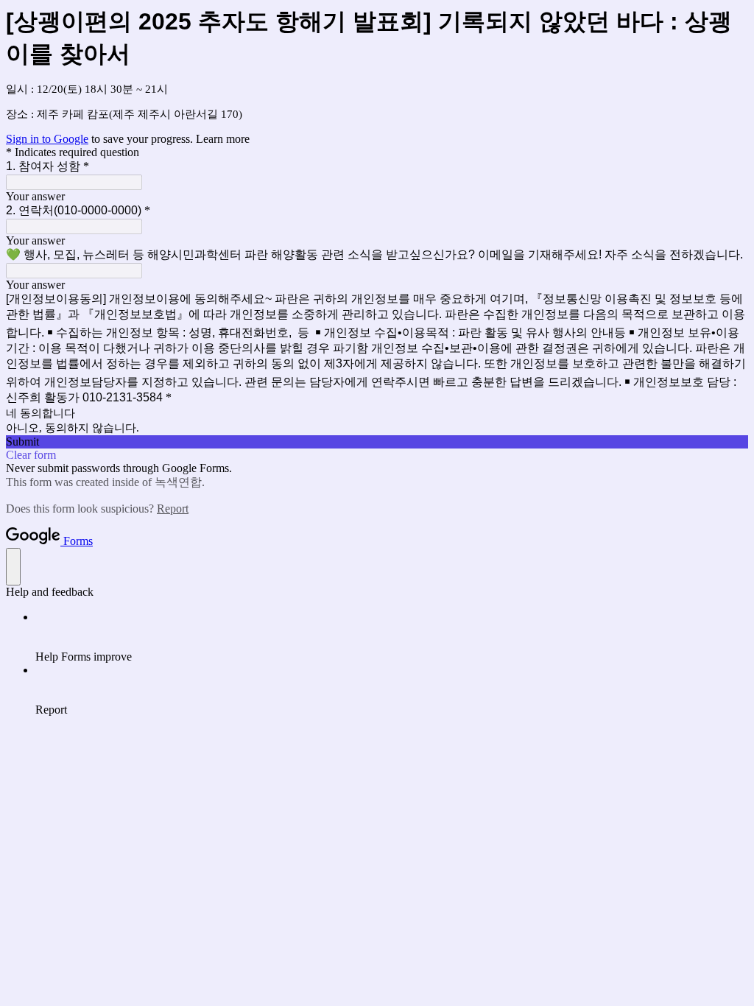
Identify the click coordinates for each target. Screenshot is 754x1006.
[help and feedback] (13, 566)
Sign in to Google (47, 139)
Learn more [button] (223, 139)
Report (172, 508)
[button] (377, 442)
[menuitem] (391, 637)
